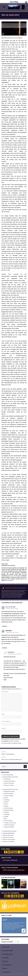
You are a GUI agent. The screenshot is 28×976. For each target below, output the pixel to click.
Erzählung (7, 799)
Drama (6, 797)
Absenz (24, 590)
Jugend (6, 806)
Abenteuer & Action (9, 791)
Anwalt (6, 591)
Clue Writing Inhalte (8, 774)
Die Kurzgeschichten (7, 950)
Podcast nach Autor (8, 835)
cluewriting (10, 652)
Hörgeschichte (14, 37)
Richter (12, 595)
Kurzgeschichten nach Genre (9, 590)
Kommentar (5, 691)
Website (3, 728)
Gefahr (22, 591)
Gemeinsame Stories (9, 781)
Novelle (15, 590)
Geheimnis (3, 593)
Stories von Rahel (20, 590)
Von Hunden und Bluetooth (10, 860)
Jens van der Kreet (10, 607)
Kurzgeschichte (6, 594)
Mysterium (3, 595)
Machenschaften (15, 594)
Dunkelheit (19, 591)
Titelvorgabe (18, 595)
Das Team (5, 961)
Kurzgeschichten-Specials (9, 831)
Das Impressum (6, 972)
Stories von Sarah (9, 785)
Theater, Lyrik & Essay (10, 822)
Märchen (6, 812)
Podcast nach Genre (8, 837)
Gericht (7, 593)
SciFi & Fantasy (8, 820)
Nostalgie (6, 814)
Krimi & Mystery (8, 808)
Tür (21, 595)
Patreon (12, 575)
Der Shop (4, 968)
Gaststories (7, 779)
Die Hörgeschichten (7, 954)
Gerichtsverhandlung (12, 593)
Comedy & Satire (8, 795)
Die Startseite (5, 947)
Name (3, 714)
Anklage (2, 591)
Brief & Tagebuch (8, 793)
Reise (5, 818)
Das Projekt (5, 957)
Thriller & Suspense (9, 825)
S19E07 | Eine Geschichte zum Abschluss (14, 870)
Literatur (10, 594)
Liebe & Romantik (9, 810)
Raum (10, 595)
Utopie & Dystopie (9, 827)
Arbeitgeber (12, 591)
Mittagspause (20, 594)
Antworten (4, 626)
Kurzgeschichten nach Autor (10, 777)
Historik (6, 802)
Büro (16, 591)
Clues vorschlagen (9, 580)
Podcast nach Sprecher (9, 839)
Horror (6, 804)
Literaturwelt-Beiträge (8, 833)
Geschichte (18, 593)
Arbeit (9, 591)
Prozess (7, 595)
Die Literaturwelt (6, 965)
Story (15, 595)
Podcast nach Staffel (8, 841)
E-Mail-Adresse (6, 721)
